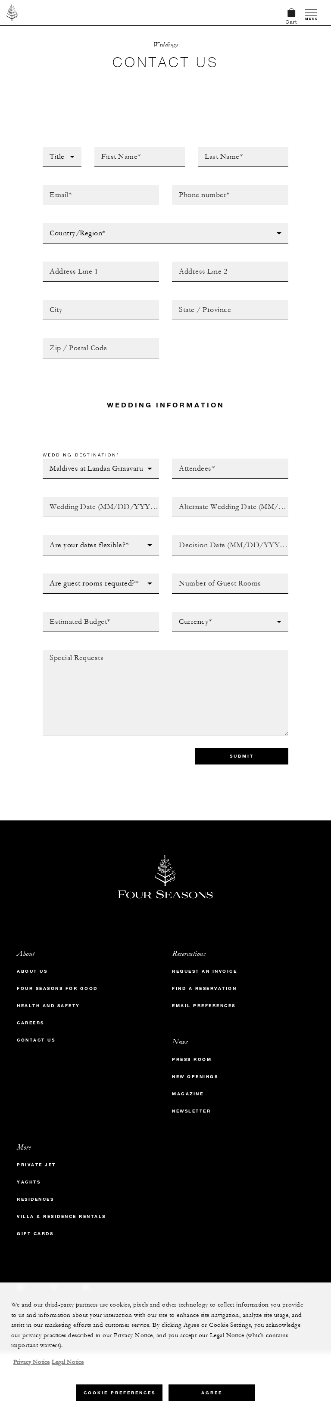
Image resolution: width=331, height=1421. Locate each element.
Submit (242, 756)
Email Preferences (204, 1005)
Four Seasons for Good (57, 988)
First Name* (114, 149)
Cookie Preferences (120, 1393)
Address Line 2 (198, 264)
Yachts (29, 1182)
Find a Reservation (204, 988)
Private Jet (36, 1165)
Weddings (165, 44)
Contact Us (36, 1040)
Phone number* (199, 187)
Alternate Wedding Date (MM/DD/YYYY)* (215, 502)
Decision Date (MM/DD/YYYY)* (222, 537)
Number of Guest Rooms (215, 576)
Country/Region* (73, 225)
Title (51, 149)
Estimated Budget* (75, 614)
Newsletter (191, 1111)
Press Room (192, 1059)
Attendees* (191, 461)
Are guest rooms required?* (93, 576)
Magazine (187, 1094)
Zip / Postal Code (73, 340)
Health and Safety (48, 1005)
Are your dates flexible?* (89, 537)
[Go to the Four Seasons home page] (12, 12)
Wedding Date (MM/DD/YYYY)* (92, 499)
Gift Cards (35, 1233)
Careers (30, 1023)
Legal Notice (68, 1362)
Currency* (190, 614)
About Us (32, 971)
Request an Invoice (204, 971)
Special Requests (73, 652)
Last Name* (217, 149)
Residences (35, 1199)
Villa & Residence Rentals (61, 1216)
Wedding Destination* (81, 454)
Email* (54, 187)
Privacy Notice (31, 1362)
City (50, 302)
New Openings (195, 1076)
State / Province (201, 302)
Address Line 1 (69, 264)
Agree (211, 1393)
